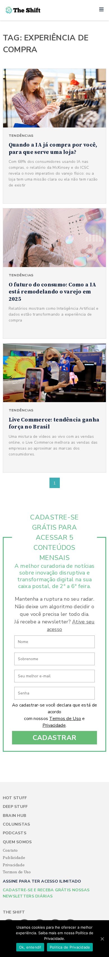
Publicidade (14, 857)
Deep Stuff (15, 806)
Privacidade (54, 725)
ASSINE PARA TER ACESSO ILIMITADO (42, 881)
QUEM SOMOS (17, 842)
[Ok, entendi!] (102, 939)
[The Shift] (23, 10)
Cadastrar (55, 737)
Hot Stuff (15, 798)
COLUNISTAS (16, 824)
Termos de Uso (65, 719)
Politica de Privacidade (70, 947)
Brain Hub (15, 815)
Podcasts (14, 833)
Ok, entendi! (30, 947)
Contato (10, 850)
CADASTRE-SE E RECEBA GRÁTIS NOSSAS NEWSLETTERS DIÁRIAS (46, 893)
